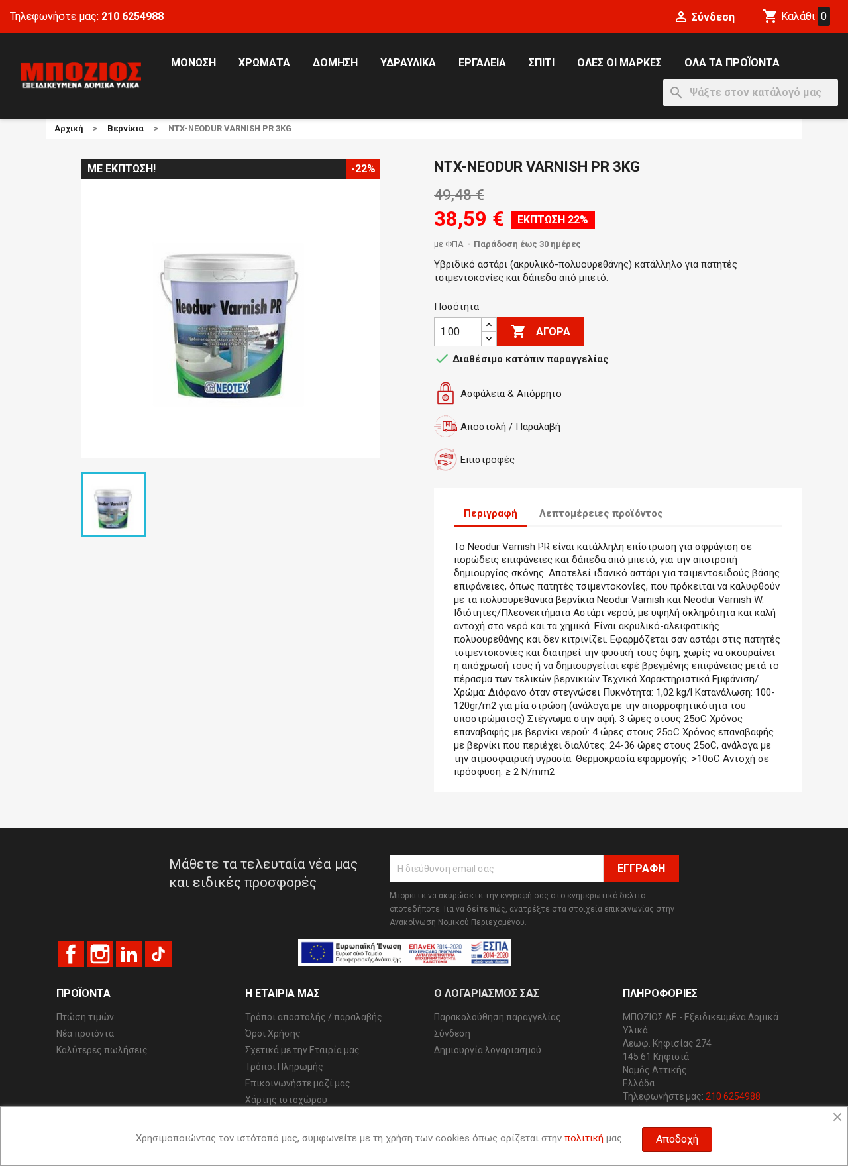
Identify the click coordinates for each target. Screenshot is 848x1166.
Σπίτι (542, 62)
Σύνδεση (452, 1033)
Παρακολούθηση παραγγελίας (497, 1017)
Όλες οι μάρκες (619, 62)
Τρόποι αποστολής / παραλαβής (313, 1017)
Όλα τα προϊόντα (732, 62)
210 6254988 (132, 16)
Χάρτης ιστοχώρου (286, 1099)
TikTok (158, 954)
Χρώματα (264, 62)
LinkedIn (129, 954)
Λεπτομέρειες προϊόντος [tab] (601, 513)
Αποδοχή (677, 1139)
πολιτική (584, 1138)
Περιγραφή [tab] (490, 513)
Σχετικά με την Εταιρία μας (302, 1050)
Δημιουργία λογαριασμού (487, 1050)
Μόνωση (193, 62)
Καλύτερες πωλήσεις (102, 1050)
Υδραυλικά (408, 62)
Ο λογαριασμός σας (486, 993)
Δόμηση (335, 62)
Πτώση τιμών (85, 1017)
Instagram (100, 954)
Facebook (71, 954)
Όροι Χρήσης (273, 1033)
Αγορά (540, 331)
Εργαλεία (482, 62)
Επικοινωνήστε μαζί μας (297, 1083)
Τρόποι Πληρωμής (284, 1066)
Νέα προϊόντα (85, 1033)
